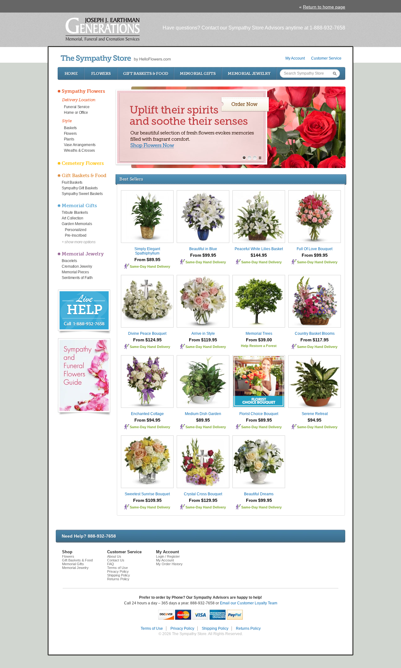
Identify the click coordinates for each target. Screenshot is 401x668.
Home (71, 73)
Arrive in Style (203, 333)
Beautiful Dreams (258, 494)
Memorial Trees (259, 333)
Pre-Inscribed (75, 235)
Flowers (101, 73)
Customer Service (326, 58)
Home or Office (76, 112)
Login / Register (168, 556)
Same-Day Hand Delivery (150, 266)
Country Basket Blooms (315, 333)
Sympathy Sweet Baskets (82, 194)
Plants (69, 139)
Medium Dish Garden (203, 414)
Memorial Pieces (75, 272)
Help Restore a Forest (259, 346)
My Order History (169, 564)
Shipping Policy (118, 575)
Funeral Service (77, 107)
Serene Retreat (315, 414)
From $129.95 (203, 500)
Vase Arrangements (80, 145)
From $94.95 (147, 420)
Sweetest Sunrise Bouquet (147, 494)
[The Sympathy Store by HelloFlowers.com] (116, 58)
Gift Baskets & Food (145, 73)
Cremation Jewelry (77, 266)
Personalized (75, 230)
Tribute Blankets (75, 212)
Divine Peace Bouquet (147, 333)
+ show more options (78, 242)
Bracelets (69, 261)
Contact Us (115, 560)
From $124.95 (147, 339)
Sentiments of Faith (77, 278)
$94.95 (314, 420)
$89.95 (203, 420)
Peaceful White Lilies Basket (259, 249)
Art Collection (72, 218)
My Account (295, 58)
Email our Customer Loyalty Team (248, 603)
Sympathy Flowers (83, 91)
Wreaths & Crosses (79, 150)
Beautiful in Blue (203, 249)
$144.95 (259, 255)
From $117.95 (314, 339)
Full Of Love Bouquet (314, 249)
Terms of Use (117, 568)
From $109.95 (147, 500)
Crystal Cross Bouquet (203, 494)
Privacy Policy (118, 571)
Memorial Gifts (198, 73)
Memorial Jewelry (249, 73)
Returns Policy (118, 579)
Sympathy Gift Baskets (80, 188)
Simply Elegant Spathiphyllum (147, 251)
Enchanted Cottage (147, 414)
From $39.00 (259, 339)
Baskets (70, 128)
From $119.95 (203, 339)
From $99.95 (203, 255)
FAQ (110, 564)
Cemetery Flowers (83, 163)
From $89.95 (147, 259)
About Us (114, 556)
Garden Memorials (77, 224)
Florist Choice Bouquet (258, 414)
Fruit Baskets (72, 182)
